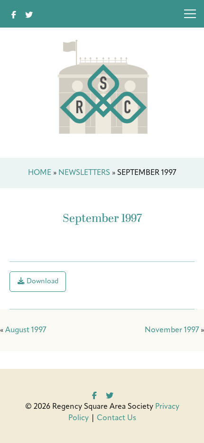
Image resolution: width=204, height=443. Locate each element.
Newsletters (84, 173)
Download (41, 281)
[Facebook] (13, 13)
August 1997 (25, 330)
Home (39, 173)
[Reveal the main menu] (190, 16)
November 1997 (172, 330)
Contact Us (116, 418)
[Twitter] (29, 13)
